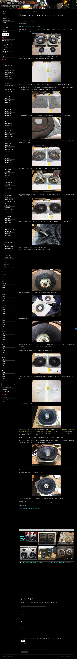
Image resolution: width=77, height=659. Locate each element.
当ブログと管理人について (7, 387)
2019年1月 (3, 352)
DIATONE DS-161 (8, 125)
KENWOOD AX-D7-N (9, 68)
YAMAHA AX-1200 (8, 78)
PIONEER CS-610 (8, 160)
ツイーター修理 (8, 91)
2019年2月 (3, 350)
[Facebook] (76, 329)
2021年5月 (3, 292)
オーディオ (4, 62)
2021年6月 (3, 290)
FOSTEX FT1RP (8, 130)
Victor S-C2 (7, 190)
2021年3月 (3, 296)
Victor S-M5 (7, 240)
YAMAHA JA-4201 (8, 195)
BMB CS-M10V (8, 102)
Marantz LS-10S (8, 143)
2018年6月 (3, 368)
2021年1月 (3, 300)
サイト (22, 628)
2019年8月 (3, 337)
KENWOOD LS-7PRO (9, 136)
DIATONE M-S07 (8, 220)
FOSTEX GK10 (8, 222)
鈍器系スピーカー (7, 205)
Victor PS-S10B (8, 188)
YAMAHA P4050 (8, 83)
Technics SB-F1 (8, 237)
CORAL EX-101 (8, 107)
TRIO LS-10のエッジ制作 (48, 86)
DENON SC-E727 (8, 111)
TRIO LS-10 (7, 184)
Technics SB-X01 (8, 182)
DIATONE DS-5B (8, 218)
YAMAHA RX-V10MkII (9, 85)
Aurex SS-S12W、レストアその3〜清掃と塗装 (30, 508)
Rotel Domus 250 (8, 164)
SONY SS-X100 (8, 235)
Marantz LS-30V (8, 145)
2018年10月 (4, 359)
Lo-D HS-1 (7, 227)
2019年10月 (4, 333)
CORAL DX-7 (7, 104)
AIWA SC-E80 (7, 96)
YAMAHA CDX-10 (8, 257)
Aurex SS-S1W (8, 214)
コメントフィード (5, 399)
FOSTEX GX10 (7, 224)
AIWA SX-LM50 (8, 98)
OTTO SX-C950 (8, 158)
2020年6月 (3, 316)
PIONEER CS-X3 (8, 231)
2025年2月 (3, 277)
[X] (76, 330)
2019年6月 (3, 342)
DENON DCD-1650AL (9, 246)
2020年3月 (3, 322)
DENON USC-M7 (8, 117)
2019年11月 (4, 331)
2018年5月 (3, 370)
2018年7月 (3, 365)
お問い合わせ (4, 389)
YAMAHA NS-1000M (8, 197)
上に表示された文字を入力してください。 (30, 644)
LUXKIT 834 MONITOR (9, 229)
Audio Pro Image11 (8, 100)
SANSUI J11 (7, 233)
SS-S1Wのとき (40, 503)
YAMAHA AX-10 (8, 74)
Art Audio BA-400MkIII (9, 209)
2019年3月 (3, 348)
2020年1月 (3, 326)
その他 (5, 266)
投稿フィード (4, 397)
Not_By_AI (4, 271)
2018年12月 (4, 355)
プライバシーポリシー (6, 391)
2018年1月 (3, 378)
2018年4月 (3, 372)
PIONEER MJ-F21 (8, 250)
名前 (22, 615)
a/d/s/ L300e (7, 207)
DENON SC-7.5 (8, 109)
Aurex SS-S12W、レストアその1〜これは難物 (30, 26)
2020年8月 (3, 311)
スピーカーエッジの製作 (10, 89)
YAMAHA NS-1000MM (9, 199)
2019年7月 (3, 339)
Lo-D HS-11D (7, 138)
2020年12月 (4, 303)
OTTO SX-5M (7, 156)
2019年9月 (3, 335)
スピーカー (6, 87)
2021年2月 (3, 298)
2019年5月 (3, 344)
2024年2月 (3, 279)
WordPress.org (4, 401)
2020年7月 (3, 313)
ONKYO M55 (7, 151)
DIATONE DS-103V (8, 123)
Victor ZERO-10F (8, 193)
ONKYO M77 (7, 154)
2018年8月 (3, 363)
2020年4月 (3, 320)
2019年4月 (3, 346)
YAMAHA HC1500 (8, 81)
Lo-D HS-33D (7, 141)
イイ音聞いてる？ (13, 3)
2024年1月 (3, 281)
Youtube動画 (6, 264)
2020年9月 (3, 309)
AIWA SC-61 (7, 94)
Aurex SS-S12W (8, 216)
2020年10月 (4, 307)
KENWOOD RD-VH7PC (9, 70)
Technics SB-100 (8, 180)
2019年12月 (4, 329)
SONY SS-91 (7, 171)
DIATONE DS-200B (8, 128)
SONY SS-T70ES (8, 177)
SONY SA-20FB (8, 169)
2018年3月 (3, 374)
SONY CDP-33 (7, 253)
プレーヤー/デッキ (7, 244)
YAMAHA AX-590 (8, 76)
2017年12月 (4, 381)
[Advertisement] (47, 259)
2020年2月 (3, 324)
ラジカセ (5, 262)
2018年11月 (4, 357)
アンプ (5, 64)
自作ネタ (5, 260)
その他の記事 (4, 269)
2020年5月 (3, 318)
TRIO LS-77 (7, 186)
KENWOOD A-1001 (8, 65)
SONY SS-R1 (7, 175)
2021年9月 (3, 285)
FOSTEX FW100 (8, 132)
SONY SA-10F (7, 167)
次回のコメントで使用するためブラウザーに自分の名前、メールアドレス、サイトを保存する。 (41, 638)
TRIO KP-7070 (8, 255)
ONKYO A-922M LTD (9, 72)
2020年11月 (4, 305)
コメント (23, 605)
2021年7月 (3, 287)
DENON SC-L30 (8, 113)
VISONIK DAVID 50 (8, 242)
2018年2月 (3, 376)
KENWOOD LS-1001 (9, 134)
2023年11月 (4, 283)
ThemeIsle (65, 656)
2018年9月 (3, 361)
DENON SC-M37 (8, 115)
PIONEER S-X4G (8, 162)
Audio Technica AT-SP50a (10, 211)
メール (23, 621)
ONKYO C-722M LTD (9, 248)
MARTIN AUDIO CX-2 (9, 147)
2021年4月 (3, 294)
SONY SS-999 (7, 173)
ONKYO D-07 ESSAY (9, 149)
